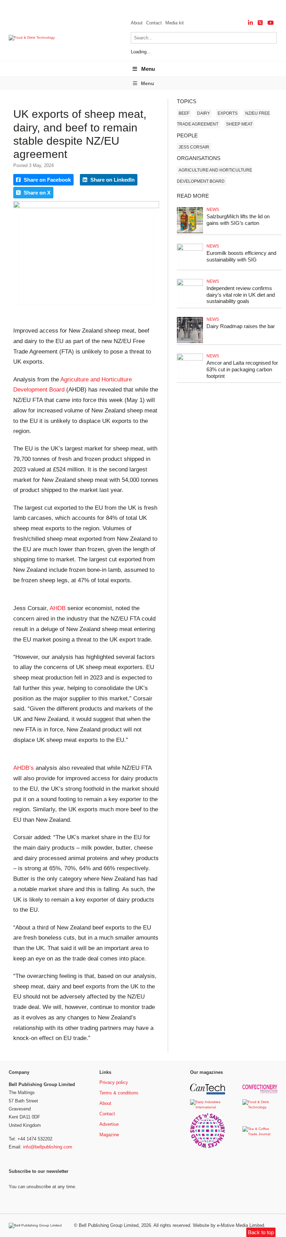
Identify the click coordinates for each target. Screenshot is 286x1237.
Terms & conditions (118, 1092)
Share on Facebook (46, 180)
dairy (203, 113)
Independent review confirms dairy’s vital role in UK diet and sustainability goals (240, 294)
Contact (154, 22)
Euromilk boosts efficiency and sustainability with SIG (241, 256)
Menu (148, 69)
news (212, 209)
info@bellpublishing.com (47, 1146)
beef (184, 113)
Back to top (261, 1232)
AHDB (58, 608)
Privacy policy (113, 1082)
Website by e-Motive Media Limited (228, 1225)
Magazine (109, 1134)
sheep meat (239, 124)
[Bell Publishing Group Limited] (37, 1225)
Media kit (174, 22)
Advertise (109, 1124)
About (137, 22)
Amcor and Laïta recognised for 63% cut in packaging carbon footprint (242, 369)
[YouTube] (271, 23)
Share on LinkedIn (112, 180)
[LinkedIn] (250, 23)
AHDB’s (23, 768)
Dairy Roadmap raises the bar (240, 326)
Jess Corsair (194, 147)
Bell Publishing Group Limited (108, 1225)
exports (228, 113)
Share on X (36, 193)
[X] (260, 23)
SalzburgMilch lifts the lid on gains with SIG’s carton (238, 219)
